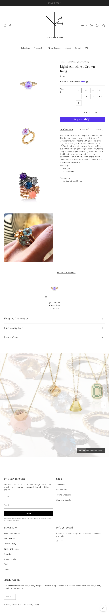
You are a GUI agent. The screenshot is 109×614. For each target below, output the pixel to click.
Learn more (18, 588)
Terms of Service (9, 520)
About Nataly (10, 559)
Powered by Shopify (31, 604)
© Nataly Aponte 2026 (13, 604)
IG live (46, 487)
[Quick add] (46, 297)
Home (62, 62)
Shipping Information (16, 318)
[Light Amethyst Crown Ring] (54, 288)
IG (69, 533)
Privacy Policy (43, 519)
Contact (7, 569)
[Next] (103, 405)
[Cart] (103, 25)
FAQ (6, 564)
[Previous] (5, 405)
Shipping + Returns (12, 533)
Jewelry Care (11, 337)
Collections (60, 484)
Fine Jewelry (61, 489)
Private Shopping (63, 494)
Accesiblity (9, 554)
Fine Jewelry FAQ (13, 327)
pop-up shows (23, 487)
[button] (97, 25)
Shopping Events (63, 500)
